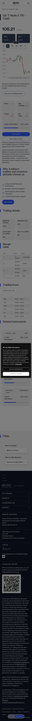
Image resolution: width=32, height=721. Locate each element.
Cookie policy (18, 364)
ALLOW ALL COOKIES (16, 374)
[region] (16, 360)
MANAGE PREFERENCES (16, 369)
